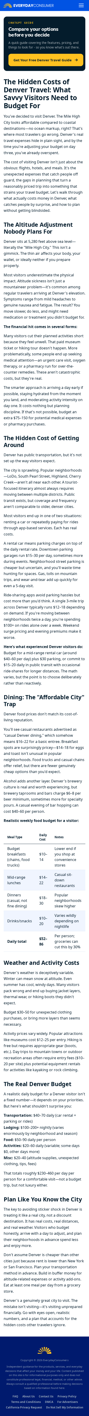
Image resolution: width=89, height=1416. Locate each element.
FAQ (15, 1396)
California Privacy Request (24, 1407)
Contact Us (46, 1396)
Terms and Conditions (26, 1402)
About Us (28, 1396)
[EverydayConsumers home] (28, 5)
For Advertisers (67, 1402)
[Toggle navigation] (81, 5)
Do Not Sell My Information (64, 1407)
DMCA (49, 1402)
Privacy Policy (67, 1396)
